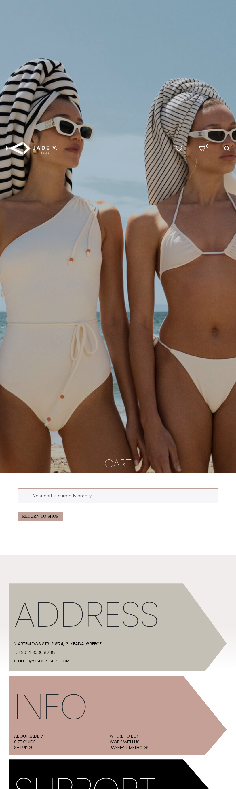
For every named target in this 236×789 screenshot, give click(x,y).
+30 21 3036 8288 (36, 652)
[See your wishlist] (179, 149)
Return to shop (40, 516)
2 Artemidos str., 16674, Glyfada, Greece (58, 644)
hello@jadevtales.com (44, 661)
